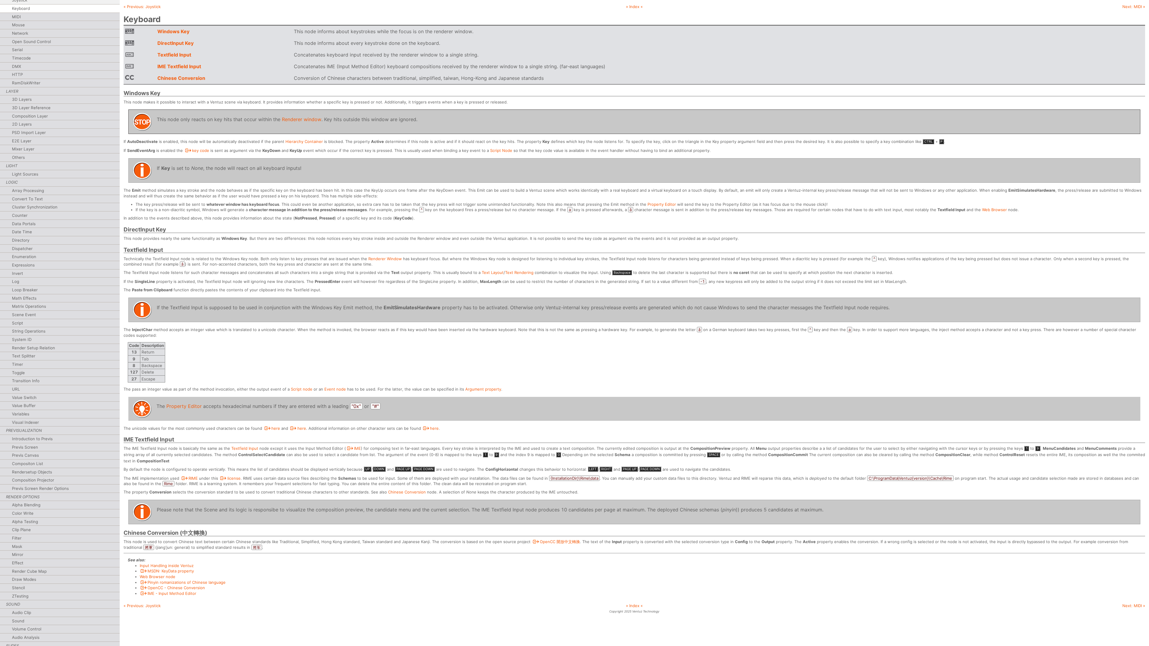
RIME (193, 478)
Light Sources (25, 174)
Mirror (17, 554)
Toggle (18, 372)
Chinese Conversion (181, 78)
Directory (20, 240)
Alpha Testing (25, 521)
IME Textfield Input (179, 66)
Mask (17, 546)
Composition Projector (33, 480)
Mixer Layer (23, 149)
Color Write (23, 513)
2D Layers (22, 124)
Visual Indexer (25, 422)
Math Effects (24, 298)
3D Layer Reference (31, 107)
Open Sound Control (31, 41)
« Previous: (142, 6)
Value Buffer (24, 405)
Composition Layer (30, 116)
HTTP (17, 74)
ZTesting (20, 596)
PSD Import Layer (29, 132)
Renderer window (301, 119)
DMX (16, 66)
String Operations (28, 331)
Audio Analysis (25, 637)
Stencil (18, 587)
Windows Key (173, 31)
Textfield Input (174, 55)
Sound (18, 620)
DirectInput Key (175, 43)
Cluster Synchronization (34, 207)
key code (200, 150)
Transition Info (25, 380)
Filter (17, 538)
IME (357, 448)
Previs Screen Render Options (40, 488)
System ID (22, 339)
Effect (17, 562)
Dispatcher (22, 248)
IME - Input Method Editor (172, 593)
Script (17, 323)
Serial (17, 49)
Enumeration (24, 256)
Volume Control (26, 629)
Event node (335, 389)
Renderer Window (385, 258)
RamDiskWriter (26, 82)
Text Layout (493, 272)
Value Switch (24, 397)
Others (18, 157)
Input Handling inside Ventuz (167, 565)
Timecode (21, 58)
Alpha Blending (26, 504)
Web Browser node (157, 576)
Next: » (1133, 6)
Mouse (18, 24)
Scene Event (24, 314)
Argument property (483, 389)
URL (16, 389)
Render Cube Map (29, 571)
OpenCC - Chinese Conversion (176, 587)
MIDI (16, 16)
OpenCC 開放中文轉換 (560, 541)
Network (20, 33)
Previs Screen (25, 447)
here (275, 428)
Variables (20, 414)
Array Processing (28, 190)
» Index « (634, 6)
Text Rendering (519, 272)
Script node (301, 389)
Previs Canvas (25, 455)
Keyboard (21, 8)
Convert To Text (27, 198)
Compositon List (27, 463)
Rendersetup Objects (32, 472)
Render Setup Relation (33, 347)
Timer (17, 364)
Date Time (22, 231)
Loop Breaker (25, 289)
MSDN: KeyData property (171, 571)
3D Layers (22, 99)
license (234, 478)
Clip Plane (21, 529)
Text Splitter (23, 356)
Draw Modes (24, 579)
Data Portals (24, 223)
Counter (20, 215)
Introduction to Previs (32, 438)
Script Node (501, 150)
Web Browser (994, 209)
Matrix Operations (29, 306)
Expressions (23, 265)
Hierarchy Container (304, 141)
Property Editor (662, 204)
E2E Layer (21, 140)
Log (15, 281)
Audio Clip (21, 612)
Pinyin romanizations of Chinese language (187, 582)
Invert (17, 273)
